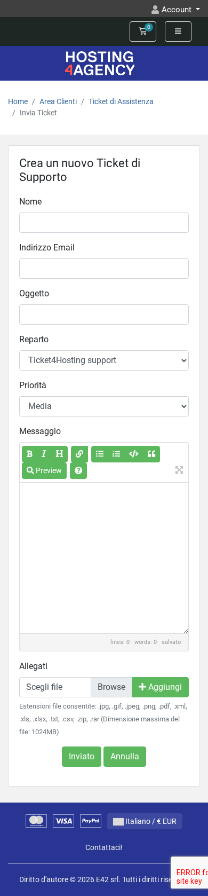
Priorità (32, 385)
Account (178, 9)
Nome (30, 202)
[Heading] (59, 454)
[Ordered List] (116, 454)
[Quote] (151, 454)
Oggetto (34, 293)
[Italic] (44, 454)
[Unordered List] (99, 454)
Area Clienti (58, 101)
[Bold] (29, 454)
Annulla (124, 756)
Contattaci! (104, 847)
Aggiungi (164, 687)
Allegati (33, 666)
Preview (48, 470)
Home (18, 101)
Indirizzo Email (47, 247)
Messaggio (40, 431)
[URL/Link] (79, 454)
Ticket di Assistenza (121, 101)
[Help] (78, 470)
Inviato (81, 756)
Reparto (34, 339)
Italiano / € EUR (150, 821)
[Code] (133, 454)
